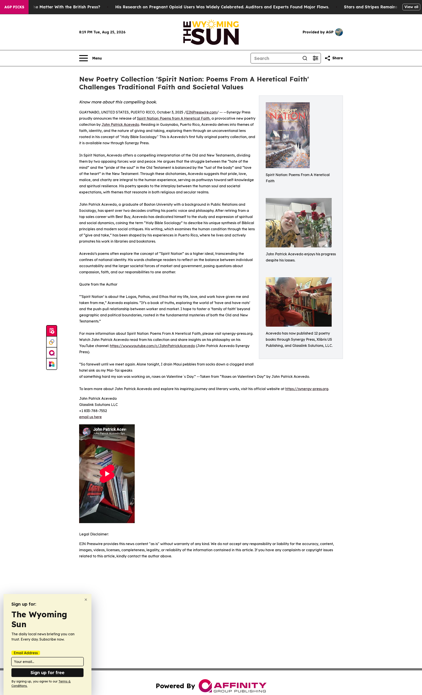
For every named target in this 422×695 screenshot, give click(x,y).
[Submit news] (52, 331)
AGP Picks (14, 7)
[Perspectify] (52, 342)
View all (411, 7)
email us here (90, 417)
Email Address (26, 653)
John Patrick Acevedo (120, 124)
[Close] (86, 600)
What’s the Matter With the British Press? (58, 6)
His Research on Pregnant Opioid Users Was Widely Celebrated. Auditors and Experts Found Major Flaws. (222, 6)
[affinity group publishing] (52, 353)
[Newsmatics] (52, 363)
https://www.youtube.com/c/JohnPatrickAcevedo (152, 346)
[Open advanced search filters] (315, 58)
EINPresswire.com (201, 112)
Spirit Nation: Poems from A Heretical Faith (173, 118)
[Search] (305, 58)
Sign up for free (47, 672)
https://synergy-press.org (306, 389)
